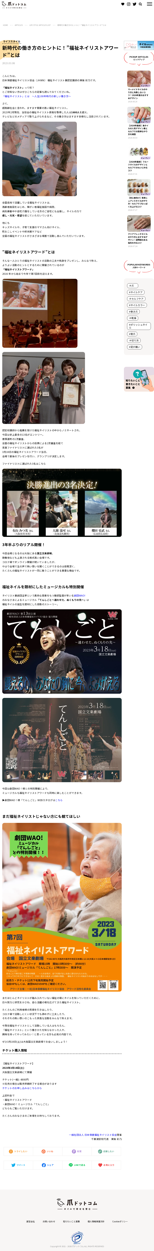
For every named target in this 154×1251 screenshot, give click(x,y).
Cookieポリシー (120, 1221)
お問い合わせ (49, 1221)
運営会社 (30, 1221)
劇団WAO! (79, 595)
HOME (5, 25)
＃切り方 (134, 340)
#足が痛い (134, 347)
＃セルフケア (136, 298)
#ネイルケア (136, 292)
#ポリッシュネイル (138, 326)
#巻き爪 (133, 311)
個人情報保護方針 (96, 1221)
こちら (59, 800)
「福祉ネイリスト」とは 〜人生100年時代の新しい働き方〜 (36, 96)
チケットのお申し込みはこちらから (22, 1088)
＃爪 (132, 285)
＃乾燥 (132, 318)
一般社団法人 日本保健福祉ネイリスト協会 (93, 1135)
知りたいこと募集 (71, 1221)
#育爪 (132, 334)
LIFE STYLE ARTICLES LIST (40, 25)
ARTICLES (19, 25)
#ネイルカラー (137, 305)
